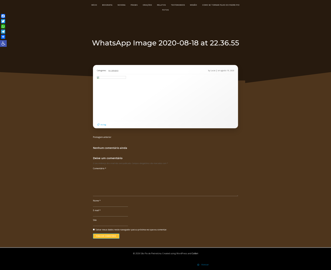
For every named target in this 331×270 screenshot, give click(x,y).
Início (94, 5)
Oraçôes (147, 5)
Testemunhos (178, 5)
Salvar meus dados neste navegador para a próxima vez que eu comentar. (131, 229)
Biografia (107, 5)
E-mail (97, 210)
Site (95, 220)
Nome (97, 200)
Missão (193, 5)
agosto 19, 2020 (227, 70)
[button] (3, 43)
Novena (122, 5)
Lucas (213, 70)
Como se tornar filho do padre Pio (221, 5)
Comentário (99, 168)
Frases (134, 5)
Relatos (161, 5)
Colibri (195, 253)
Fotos (165, 10)
